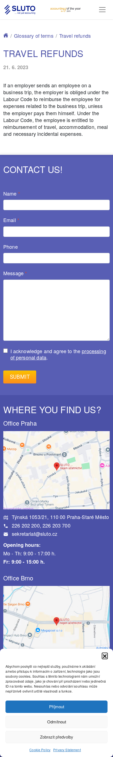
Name (11, 193)
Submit (20, 377)
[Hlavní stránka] (5, 35)
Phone (10, 247)
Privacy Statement (67, 749)
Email (11, 220)
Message (15, 273)
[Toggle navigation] (102, 9)
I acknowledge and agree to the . (58, 354)
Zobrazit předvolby (56, 737)
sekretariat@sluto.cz (33, 533)
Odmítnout (56, 721)
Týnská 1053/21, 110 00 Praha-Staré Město (59, 516)
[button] (105, 655)
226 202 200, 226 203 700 (40, 525)
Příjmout (56, 706)
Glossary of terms (33, 35)
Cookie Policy (39, 749)
